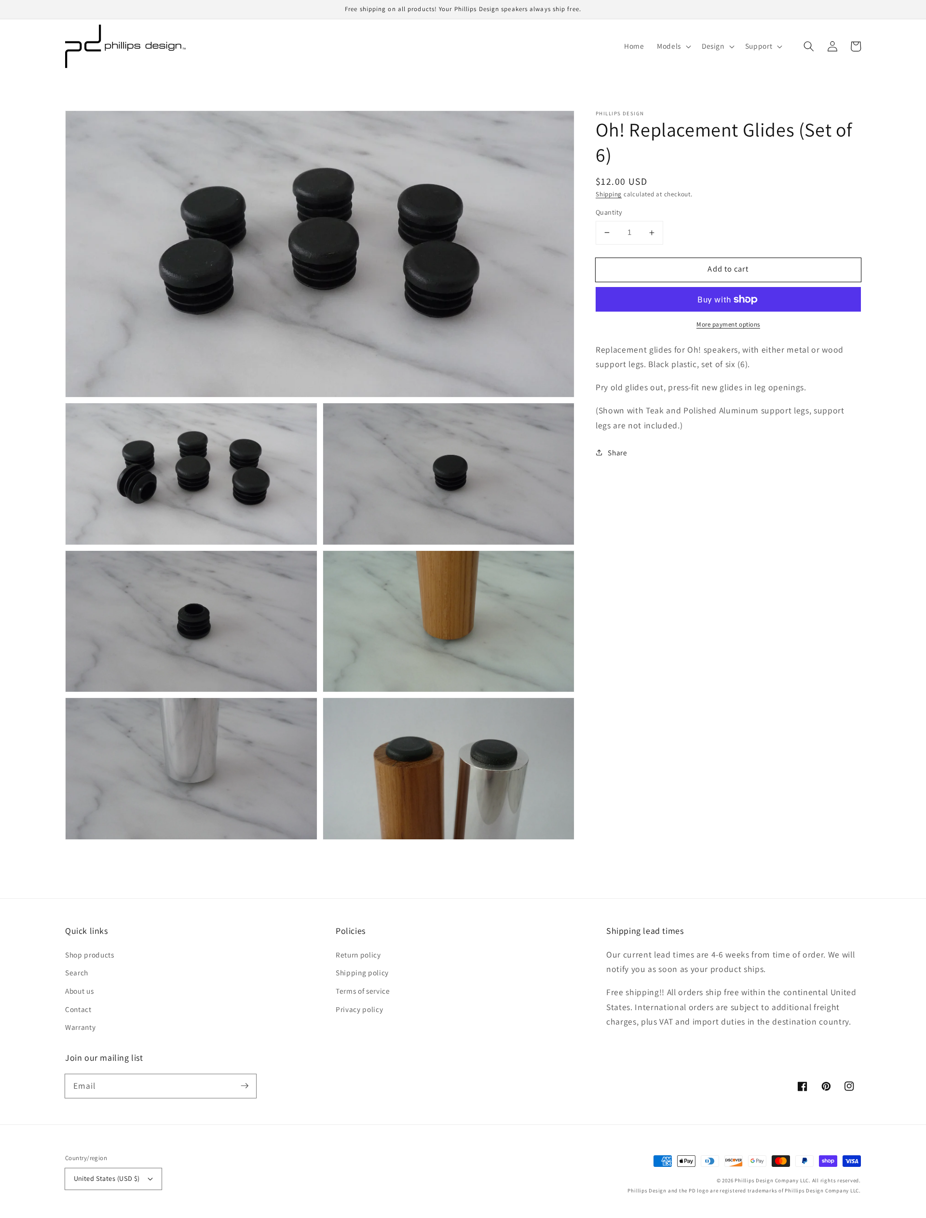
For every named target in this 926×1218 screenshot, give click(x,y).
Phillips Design (754, 1180)
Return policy (358, 954)
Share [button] (617, 452)
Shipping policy (362, 972)
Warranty (80, 1027)
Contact (78, 1009)
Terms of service (363, 991)
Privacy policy (359, 1009)
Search (76, 972)
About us (79, 991)
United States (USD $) (107, 1178)
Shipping (609, 194)
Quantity (609, 212)
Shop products (89, 954)
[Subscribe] (244, 1085)
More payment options (728, 324)
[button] (808, 46)
